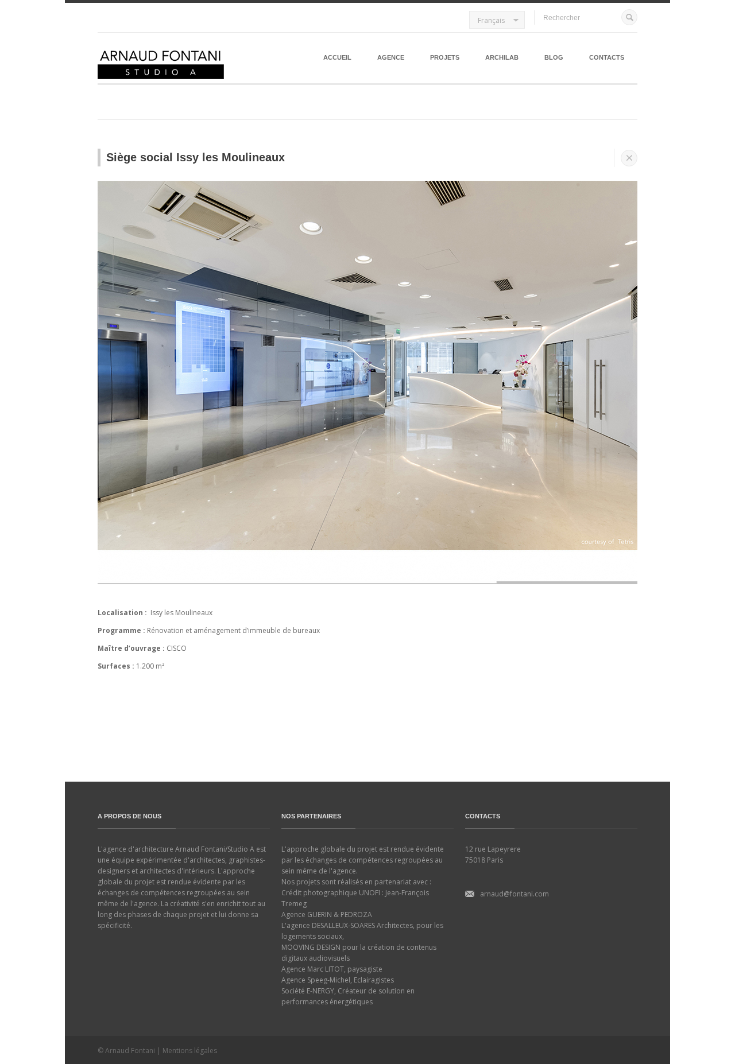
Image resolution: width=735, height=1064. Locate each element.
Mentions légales (190, 1050)
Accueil (337, 57)
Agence (390, 57)
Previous (85, 380)
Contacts (606, 57)
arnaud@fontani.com (514, 894)
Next (649, 380)
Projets (444, 57)
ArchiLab (502, 57)
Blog (553, 57)
